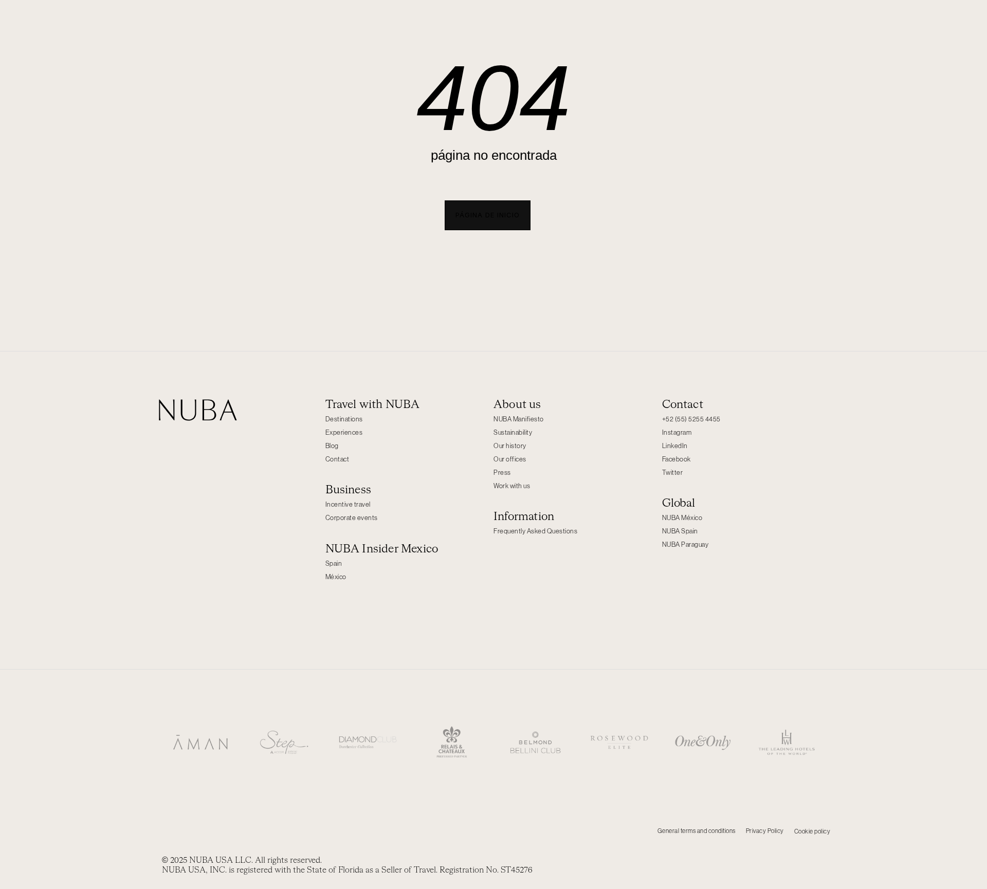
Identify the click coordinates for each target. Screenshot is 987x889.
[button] (488, 215)
